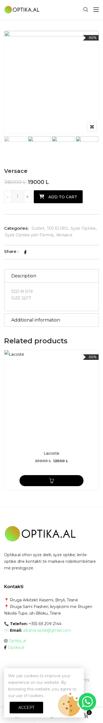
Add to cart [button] (51, 480)
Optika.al (16, 647)
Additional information (35, 320)
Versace (64, 234)
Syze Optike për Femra (29, 234)
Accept (26, 707)
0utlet (38, 228)
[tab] (51, 275)
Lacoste (51, 453)
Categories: (16, 228)
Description (23, 276)
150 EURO (57, 228)
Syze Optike (83, 228)
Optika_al (17, 640)
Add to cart (62, 196)
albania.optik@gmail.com (47, 630)
